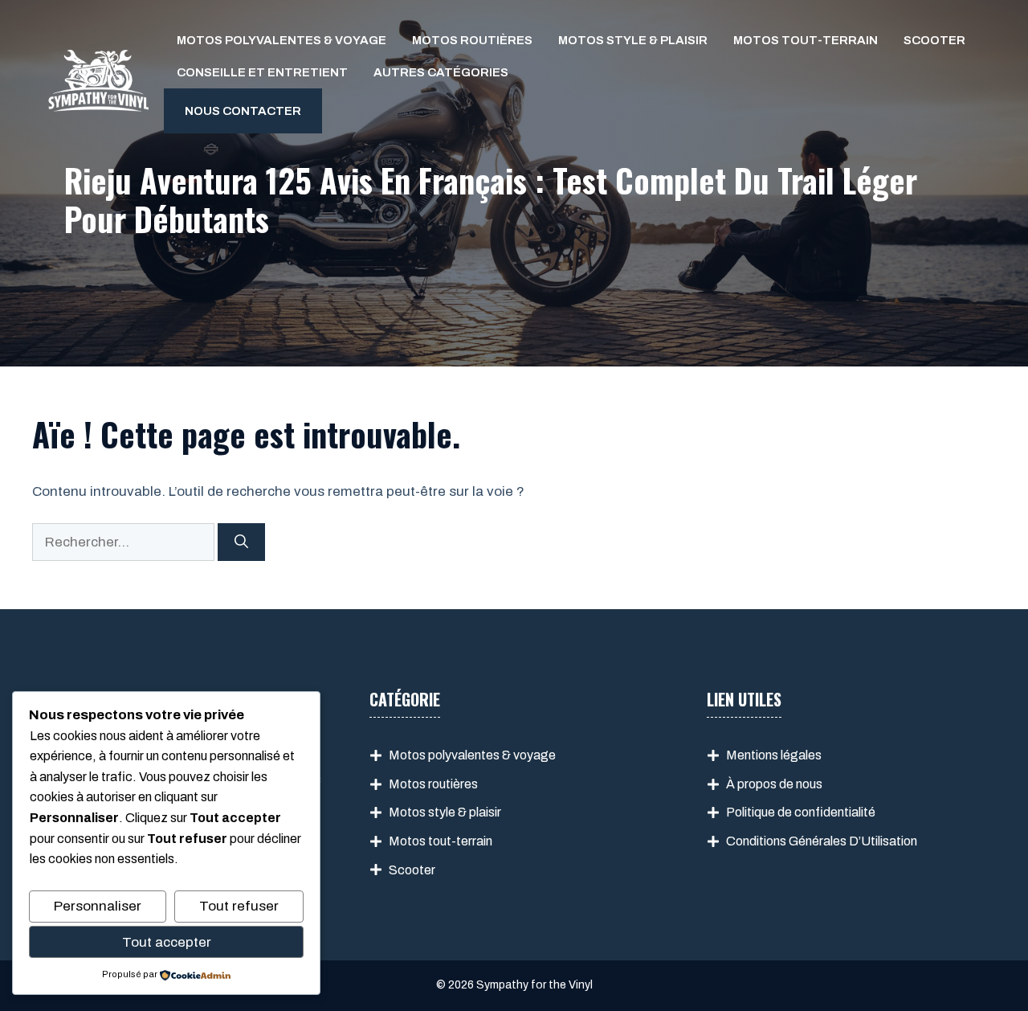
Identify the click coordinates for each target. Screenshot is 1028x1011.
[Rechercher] (241, 542)
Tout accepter (166, 942)
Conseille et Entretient (262, 72)
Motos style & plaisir (633, 40)
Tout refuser (239, 906)
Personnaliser (97, 906)
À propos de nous (774, 784)
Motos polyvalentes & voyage (281, 40)
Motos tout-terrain (805, 40)
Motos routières (472, 40)
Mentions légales (774, 755)
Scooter (934, 40)
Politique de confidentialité (800, 812)
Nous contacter (243, 110)
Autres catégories (440, 72)
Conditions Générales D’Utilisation (821, 841)
